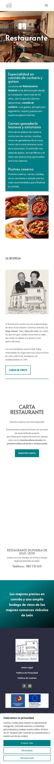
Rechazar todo (27, 758)
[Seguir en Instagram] (30, 686)
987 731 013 (34, 566)
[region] (27, 738)
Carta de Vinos (18, 370)
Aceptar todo (27, 743)
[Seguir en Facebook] (24, 686)
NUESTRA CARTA (27, 453)
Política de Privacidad (27, 672)
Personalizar (27, 750)
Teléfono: (19, 566)
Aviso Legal (27, 667)
